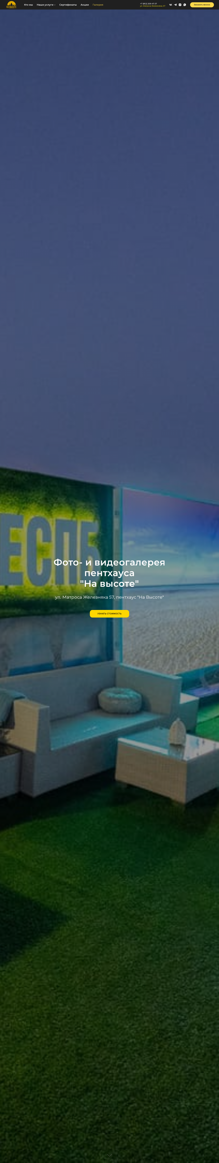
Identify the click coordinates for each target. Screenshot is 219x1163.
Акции (85, 4)
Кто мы (28, 4)
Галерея (98, 4)
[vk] (170, 4)
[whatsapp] (184, 4)
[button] (202, 4)
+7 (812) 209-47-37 (148, 4)
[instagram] (180, 4)
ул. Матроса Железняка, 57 (152, 6)
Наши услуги (45, 4)
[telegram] (175, 4)
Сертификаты (68, 4)
